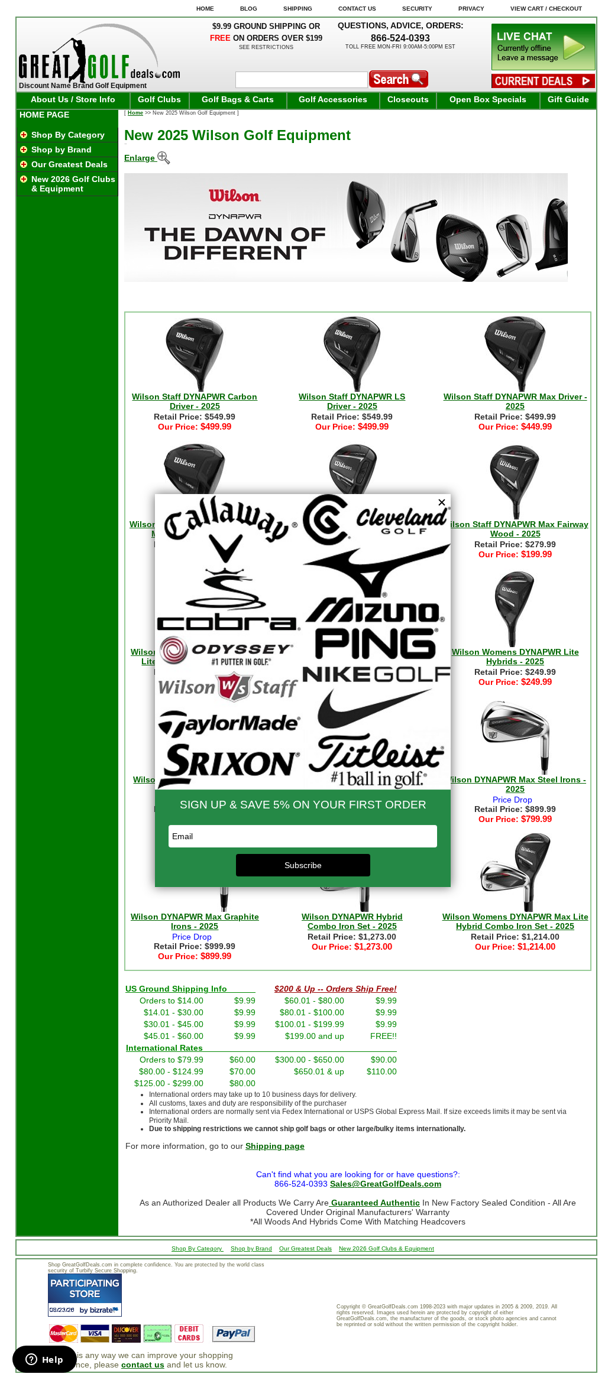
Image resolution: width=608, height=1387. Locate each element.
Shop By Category (68, 134)
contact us (142, 1364)
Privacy (471, 8)
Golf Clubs (159, 99)
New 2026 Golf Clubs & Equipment (73, 183)
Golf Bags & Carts (238, 99)
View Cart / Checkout (546, 8)
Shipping (297, 8)
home (205, 8)
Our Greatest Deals (69, 164)
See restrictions (266, 47)
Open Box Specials (487, 99)
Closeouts (408, 99)
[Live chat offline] (543, 67)
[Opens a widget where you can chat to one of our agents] (44, 1360)
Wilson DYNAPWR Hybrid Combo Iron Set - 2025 (352, 921)
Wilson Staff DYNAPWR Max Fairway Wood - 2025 (515, 528)
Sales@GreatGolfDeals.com (385, 1183)
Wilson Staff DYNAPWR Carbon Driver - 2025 (194, 401)
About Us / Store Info (73, 99)
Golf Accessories (333, 99)
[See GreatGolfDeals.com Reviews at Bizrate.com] (85, 1295)
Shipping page (275, 1146)
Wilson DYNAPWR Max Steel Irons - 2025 (515, 784)
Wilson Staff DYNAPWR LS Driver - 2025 (352, 401)
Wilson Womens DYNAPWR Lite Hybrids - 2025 (515, 656)
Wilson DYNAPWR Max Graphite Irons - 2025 (195, 921)
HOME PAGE (44, 114)
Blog (248, 8)
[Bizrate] (105, 1310)
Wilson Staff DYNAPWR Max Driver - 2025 (515, 401)
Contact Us (357, 8)
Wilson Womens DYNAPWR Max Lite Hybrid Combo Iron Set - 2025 (515, 921)
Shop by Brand (61, 149)
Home (135, 113)
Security (417, 8)
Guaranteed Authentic (374, 1202)
